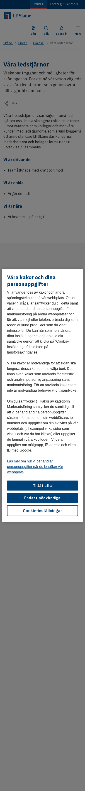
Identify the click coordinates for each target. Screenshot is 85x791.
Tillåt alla (42, 485)
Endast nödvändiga (42, 498)
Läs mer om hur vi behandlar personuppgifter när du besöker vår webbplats (35, 466)
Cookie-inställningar (42, 510)
